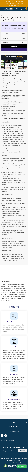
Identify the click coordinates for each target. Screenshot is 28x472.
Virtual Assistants (9, 463)
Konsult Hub (19, 463)
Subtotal (5, 38)
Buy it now (14, 49)
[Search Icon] (17, 8)
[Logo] (8, 8)
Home (2, 15)
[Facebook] (2, 435)
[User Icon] (21, 9)
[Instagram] (5, 435)
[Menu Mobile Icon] (2, 9)
